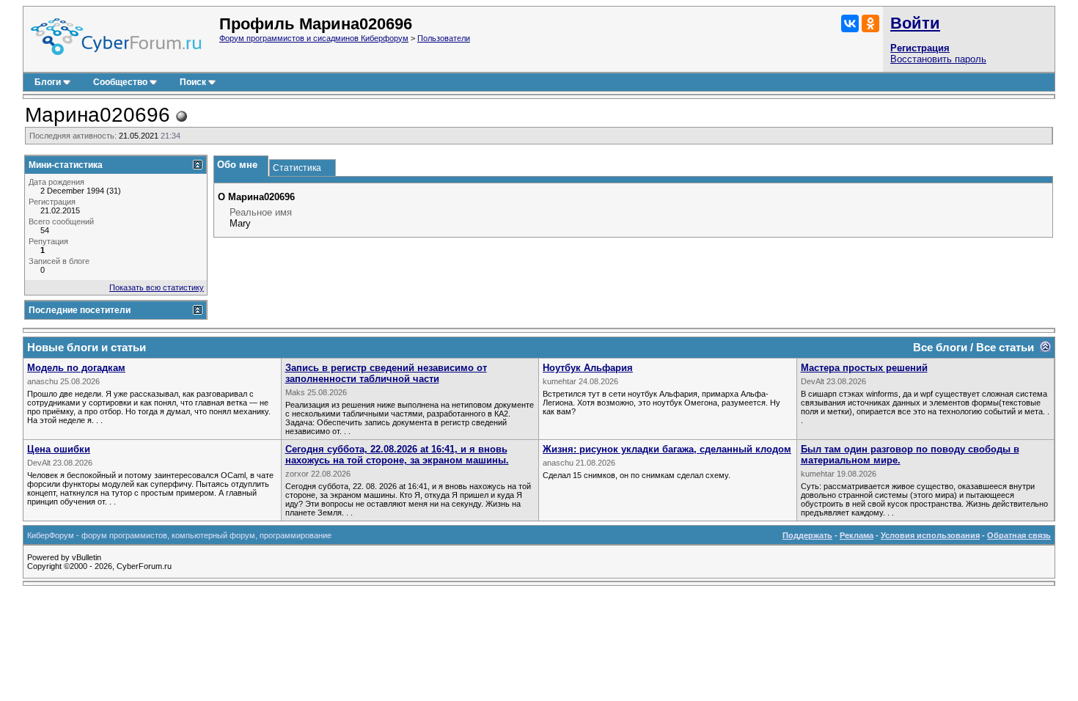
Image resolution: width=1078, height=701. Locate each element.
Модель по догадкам (76, 367)
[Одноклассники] (870, 23)
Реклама (856, 535)
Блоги (47, 82)
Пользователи (443, 38)
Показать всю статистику (156, 287)
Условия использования (930, 535)
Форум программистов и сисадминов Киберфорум (313, 38)
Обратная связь (1019, 535)
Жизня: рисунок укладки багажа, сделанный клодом (667, 449)
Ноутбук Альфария (588, 367)
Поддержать (807, 535)
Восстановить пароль (938, 59)
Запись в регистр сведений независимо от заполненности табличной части (386, 373)
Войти (915, 23)
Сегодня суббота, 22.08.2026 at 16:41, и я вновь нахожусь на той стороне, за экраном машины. (397, 455)
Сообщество (120, 82)
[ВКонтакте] (850, 23)
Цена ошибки (58, 449)
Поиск (193, 82)
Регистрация (920, 48)
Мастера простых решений (864, 367)
